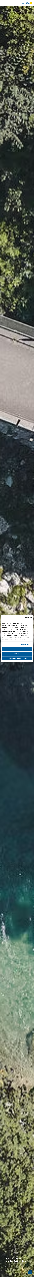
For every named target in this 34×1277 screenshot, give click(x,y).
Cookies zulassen (17, 649)
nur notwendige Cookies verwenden (17, 658)
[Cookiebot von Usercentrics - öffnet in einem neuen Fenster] (25, 618)
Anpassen (16, 653)
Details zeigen (25, 644)
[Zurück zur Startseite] (27, 3)
